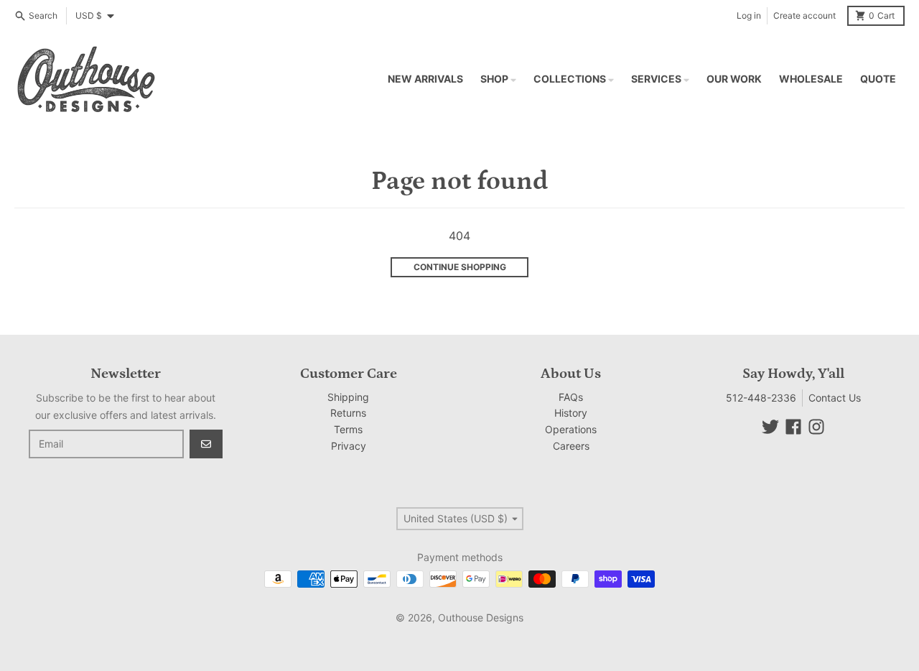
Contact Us (834, 398)
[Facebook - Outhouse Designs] (793, 426)
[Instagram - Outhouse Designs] (816, 426)
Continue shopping (460, 267)
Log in (749, 15)
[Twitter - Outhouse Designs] (770, 426)
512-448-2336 (761, 398)
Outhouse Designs (480, 617)
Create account (804, 15)
